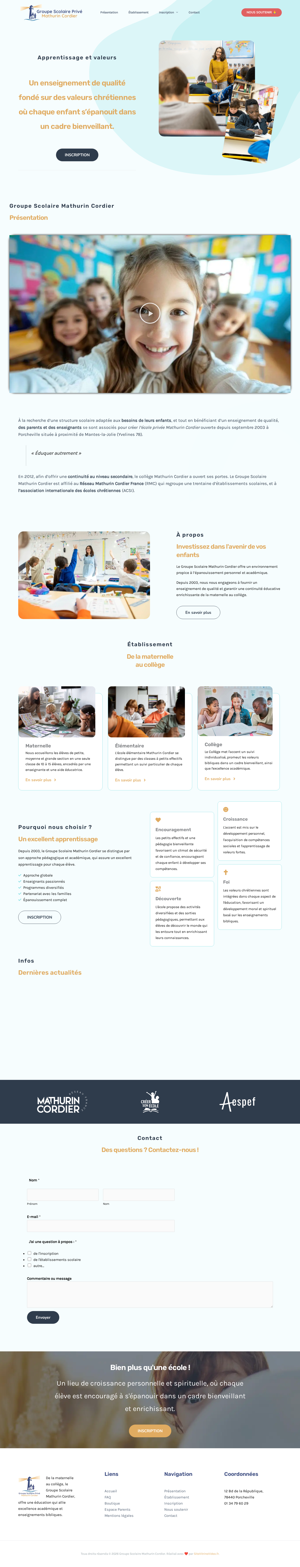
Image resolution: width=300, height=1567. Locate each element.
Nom (106, 1203)
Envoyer (43, 1317)
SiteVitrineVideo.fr (206, 1554)
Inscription (166, 12)
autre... (38, 1266)
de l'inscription (45, 1253)
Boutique (112, 1503)
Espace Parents (117, 1509)
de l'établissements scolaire (57, 1259)
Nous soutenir (176, 1509)
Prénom (32, 1203)
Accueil (111, 1491)
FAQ (108, 1497)
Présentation (109, 12)
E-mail (34, 1216)
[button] (176, 12)
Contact (194, 12)
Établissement (138, 12)
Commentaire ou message (49, 1278)
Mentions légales (119, 1515)
